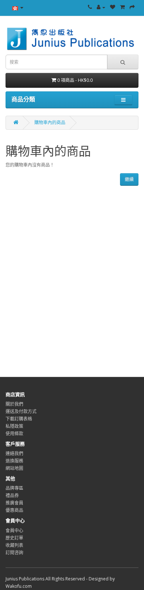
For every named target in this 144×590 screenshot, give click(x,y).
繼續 (129, 179)
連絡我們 (14, 453)
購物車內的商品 (49, 122)
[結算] (132, 7)
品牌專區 (14, 488)
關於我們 (14, 404)
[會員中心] (101, 7)
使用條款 (14, 433)
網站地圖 (14, 468)
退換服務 (14, 461)
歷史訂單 (14, 538)
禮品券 (12, 495)
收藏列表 (14, 545)
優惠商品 (14, 510)
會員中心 (14, 530)
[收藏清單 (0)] (112, 7)
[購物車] (122, 7)
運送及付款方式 (21, 411)
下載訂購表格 (19, 419)
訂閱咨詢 (14, 552)
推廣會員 (14, 503)
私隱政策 (14, 426)
